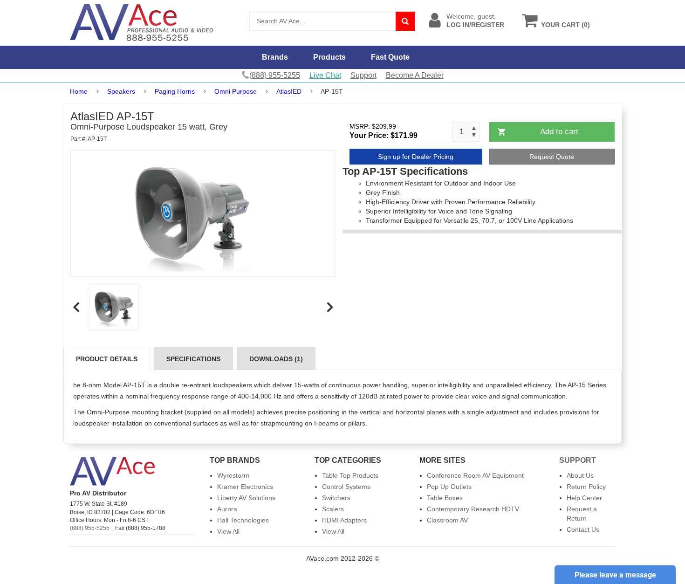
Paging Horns (175, 91)
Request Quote (551, 156)
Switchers (336, 498)
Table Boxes (445, 498)
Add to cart (559, 131)
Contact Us (583, 529)
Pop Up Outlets (449, 486)
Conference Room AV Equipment (475, 475)
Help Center (584, 498)
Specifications (193, 359)
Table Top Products (350, 475)
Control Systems (346, 486)
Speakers (121, 91)
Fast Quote (390, 57)
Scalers (333, 509)
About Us (580, 475)
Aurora (227, 509)
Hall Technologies (243, 520)
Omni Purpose (235, 91)
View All (228, 531)
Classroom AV (447, 520)
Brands (275, 57)
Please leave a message (615, 574)
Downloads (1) (276, 359)
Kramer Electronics (245, 486)
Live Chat (325, 75)
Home (79, 91)
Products (329, 57)
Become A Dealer (415, 75)
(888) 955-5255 (90, 528)
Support (363, 75)
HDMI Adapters (344, 520)
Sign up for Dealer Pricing (415, 156)
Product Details (106, 359)
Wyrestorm (233, 475)
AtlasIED (288, 91)
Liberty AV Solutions (246, 498)
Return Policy (586, 486)
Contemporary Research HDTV (473, 509)
